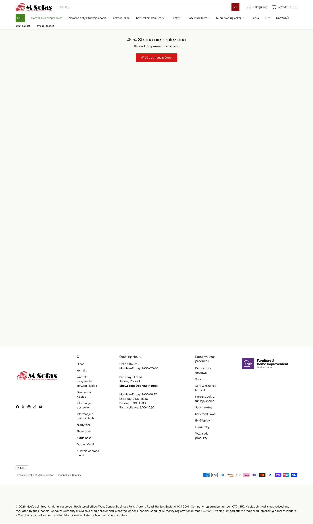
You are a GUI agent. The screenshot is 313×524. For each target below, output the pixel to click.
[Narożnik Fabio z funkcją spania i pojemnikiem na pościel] (156, 113)
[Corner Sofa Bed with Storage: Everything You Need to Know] (156, 293)
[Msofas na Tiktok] (35, 407)
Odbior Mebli (85, 444)
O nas (80, 364)
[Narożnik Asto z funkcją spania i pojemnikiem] (99, 113)
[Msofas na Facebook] (17, 407)
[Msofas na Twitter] (23, 407)
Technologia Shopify (69, 475)
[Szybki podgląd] (121, 100)
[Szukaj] (235, 7)
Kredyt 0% (84, 425)
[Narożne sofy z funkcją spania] (23, 150)
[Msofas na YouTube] (40, 407)
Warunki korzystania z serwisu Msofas (87, 381)
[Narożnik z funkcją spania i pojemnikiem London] (213, 113)
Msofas (49, 475)
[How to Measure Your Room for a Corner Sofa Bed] (251, 293)
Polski (20, 468)
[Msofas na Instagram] (29, 407)
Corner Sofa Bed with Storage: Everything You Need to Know (156, 332)
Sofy (198, 379)
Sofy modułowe (205, 414)
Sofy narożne (203, 407)
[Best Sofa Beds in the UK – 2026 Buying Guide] (61, 293)
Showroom (84, 431)
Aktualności (84, 438)
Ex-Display (202, 420)
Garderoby (202, 427)
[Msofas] (34, 7)
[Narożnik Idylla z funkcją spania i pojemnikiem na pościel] (271, 113)
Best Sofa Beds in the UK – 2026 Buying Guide (56, 330)
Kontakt (82, 370)
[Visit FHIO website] (265, 364)
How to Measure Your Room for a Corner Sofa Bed (249, 330)
